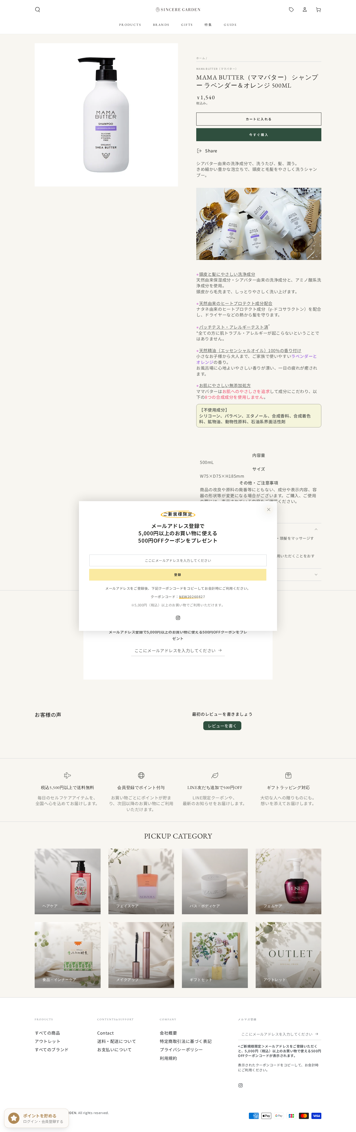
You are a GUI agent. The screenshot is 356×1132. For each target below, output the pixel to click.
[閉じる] (268, 509)
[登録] (221, 650)
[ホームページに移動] (178, 9)
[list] (178, 792)
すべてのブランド (52, 1049)
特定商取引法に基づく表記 (186, 1041)
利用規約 (168, 1058)
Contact (105, 1033)
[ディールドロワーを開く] (291, 9)
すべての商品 (47, 1033)
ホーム (200, 58)
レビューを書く (222, 726)
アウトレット (48, 1041)
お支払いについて (114, 1049)
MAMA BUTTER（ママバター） (217, 69)
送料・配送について (116, 1041)
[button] (37, 9)
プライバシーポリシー (181, 1049)
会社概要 (168, 1033)
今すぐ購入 (259, 134)
